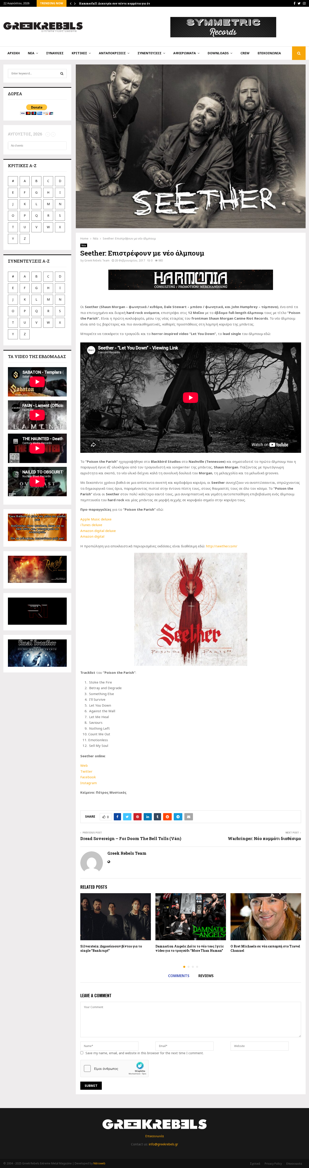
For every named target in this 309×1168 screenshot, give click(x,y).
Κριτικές (79, 53)
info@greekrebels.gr (163, 1144)
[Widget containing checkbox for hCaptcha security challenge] (114, 1068)
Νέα (31, 53)
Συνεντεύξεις (150, 53)
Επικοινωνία (269, 53)
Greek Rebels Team (96, 260)
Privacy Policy (273, 1164)
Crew (245, 53)
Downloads (218, 53)
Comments (178, 975)
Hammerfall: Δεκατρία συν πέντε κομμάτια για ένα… (116, 3)
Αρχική (13, 53)
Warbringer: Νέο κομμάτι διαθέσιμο (264, 838)
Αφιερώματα (184, 53)
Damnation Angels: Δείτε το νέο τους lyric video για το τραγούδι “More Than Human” (189, 948)
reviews (206, 975)
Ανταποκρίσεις (112, 53)
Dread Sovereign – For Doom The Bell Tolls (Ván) (130, 838)
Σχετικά (255, 1164)
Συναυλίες (55, 53)
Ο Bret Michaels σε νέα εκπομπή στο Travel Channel (265, 948)
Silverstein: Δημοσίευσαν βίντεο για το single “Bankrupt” (111, 948)
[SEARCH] (62, 73)
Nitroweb (99, 1163)
